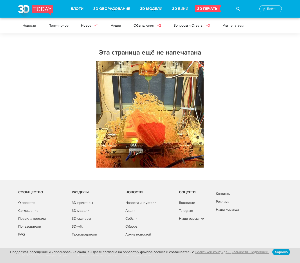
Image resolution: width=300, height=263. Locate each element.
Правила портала (32, 218)
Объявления (147, 25)
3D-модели (80, 210)
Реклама (222, 201)
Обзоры (131, 226)
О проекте (26, 203)
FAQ (21, 234)
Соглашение (28, 210)
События (132, 218)
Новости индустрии (140, 203)
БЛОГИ (77, 9)
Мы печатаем (233, 25)
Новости (29, 25)
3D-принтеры (82, 203)
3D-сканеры (81, 218)
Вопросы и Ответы (191, 25)
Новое (89, 25)
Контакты (223, 194)
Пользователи (29, 226)
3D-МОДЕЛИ (151, 9)
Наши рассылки (191, 218)
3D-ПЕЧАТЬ (207, 9)
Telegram (186, 210)
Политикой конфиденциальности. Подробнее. (232, 252)
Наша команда (227, 209)
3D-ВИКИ (180, 9)
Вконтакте (187, 203)
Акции (116, 25)
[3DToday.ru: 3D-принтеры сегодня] (35, 11)
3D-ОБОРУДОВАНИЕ (111, 9)
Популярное (59, 25)
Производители (84, 234)
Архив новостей (138, 234)
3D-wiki (77, 226)
